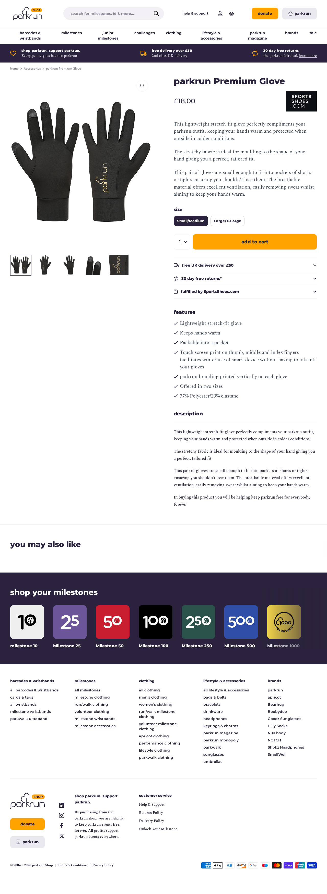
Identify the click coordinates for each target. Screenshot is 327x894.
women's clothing (155, 704)
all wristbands (23, 704)
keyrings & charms (220, 726)
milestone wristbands (30, 711)
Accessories (32, 69)
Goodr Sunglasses (284, 718)
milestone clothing (92, 697)
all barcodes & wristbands (34, 690)
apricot (274, 697)
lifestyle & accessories (211, 36)
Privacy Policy (102, 865)
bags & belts (214, 697)
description (188, 414)
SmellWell (277, 754)
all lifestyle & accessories (226, 690)
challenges (144, 33)
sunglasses (213, 754)
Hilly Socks (277, 726)
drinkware (213, 711)
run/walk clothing (91, 704)
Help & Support (152, 804)
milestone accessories (95, 726)
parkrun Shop (42, 865)
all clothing (149, 690)
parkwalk (212, 747)
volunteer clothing (92, 711)
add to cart (254, 242)
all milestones (87, 690)
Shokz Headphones (286, 747)
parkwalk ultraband (29, 718)
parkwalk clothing (156, 757)
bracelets (211, 704)
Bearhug (276, 704)
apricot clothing (154, 736)
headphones (215, 718)
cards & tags (21, 697)
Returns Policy (151, 812)
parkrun (275, 690)
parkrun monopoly (221, 740)
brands (291, 33)
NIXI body (277, 733)
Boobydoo (277, 711)
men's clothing (153, 697)
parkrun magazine (257, 36)
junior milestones (108, 36)
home (14, 69)
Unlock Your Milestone (158, 829)
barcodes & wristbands (30, 36)
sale (313, 33)
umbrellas (212, 761)
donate (265, 13)
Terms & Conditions (73, 865)
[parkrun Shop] (27, 13)
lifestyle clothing (154, 750)
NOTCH (274, 740)
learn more (308, 55)
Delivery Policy (151, 821)
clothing (174, 33)
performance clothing (159, 743)
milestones (71, 33)
